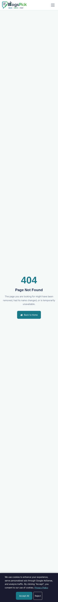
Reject (38, 596)
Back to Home (30, 315)
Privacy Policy (41, 587)
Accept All (24, 596)
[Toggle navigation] (52, 5)
